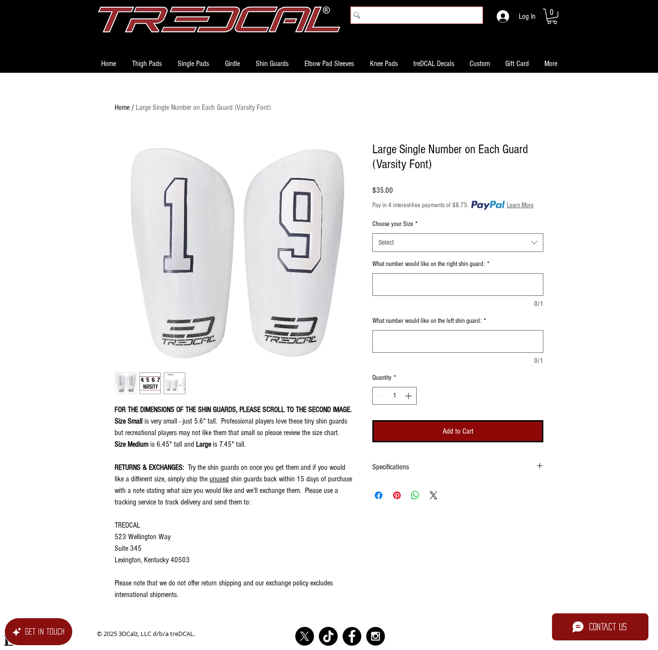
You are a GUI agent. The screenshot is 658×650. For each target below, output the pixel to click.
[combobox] (457, 242)
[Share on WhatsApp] (415, 495)
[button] (552, 16)
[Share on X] (433, 495)
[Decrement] (380, 395)
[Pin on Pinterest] (397, 495)
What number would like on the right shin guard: (430, 264)
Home (122, 107)
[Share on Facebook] (378, 495)
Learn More (520, 205)
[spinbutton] (394, 395)
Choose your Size (395, 224)
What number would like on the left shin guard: (429, 321)
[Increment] (409, 395)
